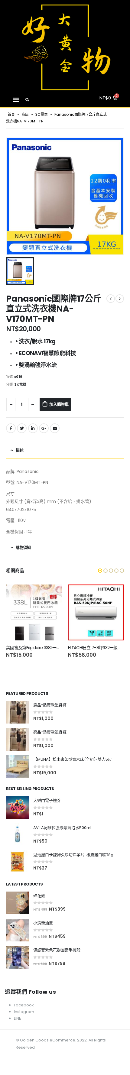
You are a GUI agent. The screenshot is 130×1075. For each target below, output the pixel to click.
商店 (25, 114)
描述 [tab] (19, 450)
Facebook (11, 428)
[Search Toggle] (27, 99)
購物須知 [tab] (23, 547)
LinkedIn (33, 428)
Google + (44, 428)
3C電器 (41, 114)
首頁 (11, 114)
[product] (34, 612)
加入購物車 (59, 404)
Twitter (22, 428)
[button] (16, 100)
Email (55, 428)
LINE (17, 1018)
